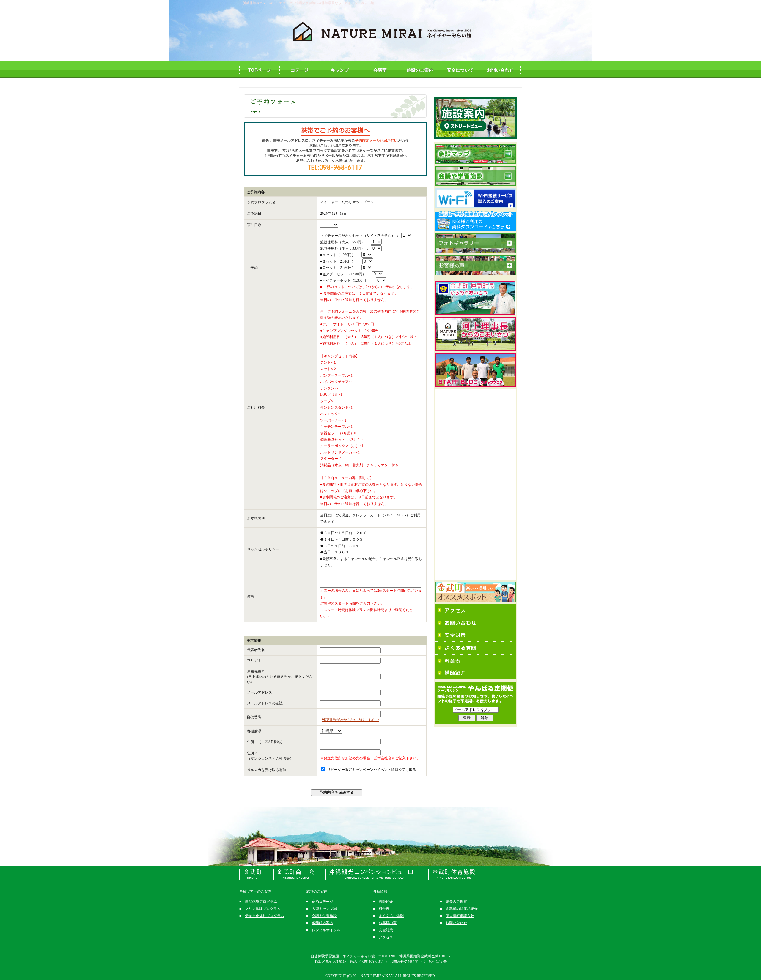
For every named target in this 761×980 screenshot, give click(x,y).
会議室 (380, 69)
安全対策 (386, 930)
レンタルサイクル (326, 930)
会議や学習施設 (324, 916)
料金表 (384, 909)
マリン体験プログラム (263, 909)
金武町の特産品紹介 (462, 909)
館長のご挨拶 (456, 901)
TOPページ (259, 69)
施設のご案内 (420, 69)
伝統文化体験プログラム (264, 916)
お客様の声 (388, 923)
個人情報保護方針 (460, 916)
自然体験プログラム (261, 901)
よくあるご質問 (391, 916)
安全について (460, 69)
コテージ (300, 69)
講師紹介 (386, 901)
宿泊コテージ (322, 901)
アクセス (386, 937)
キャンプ (340, 69)
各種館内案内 (322, 923)
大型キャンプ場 (324, 909)
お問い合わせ (500, 69)
